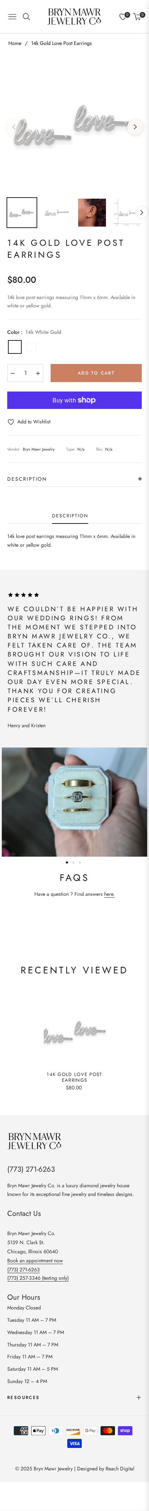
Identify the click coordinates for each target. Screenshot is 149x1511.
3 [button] (80, 862)
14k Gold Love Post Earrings (74, 1078)
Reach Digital (120, 1468)
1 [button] (67, 862)
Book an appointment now (35, 1260)
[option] (74, 124)
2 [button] (73, 862)
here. (109, 894)
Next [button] (135, 127)
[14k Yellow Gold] (31, 347)
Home (14, 43)
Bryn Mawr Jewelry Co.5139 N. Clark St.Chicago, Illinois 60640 (32, 1242)
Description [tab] (70, 516)
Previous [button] (14, 127)
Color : (34, 332)
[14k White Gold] (15, 347)
